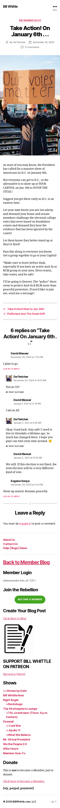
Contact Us (10, 544)
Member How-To (14, 753)
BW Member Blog (30, 20)
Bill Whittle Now (13, 695)
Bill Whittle (10, 6)
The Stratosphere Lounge (20, 708)
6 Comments (32, 47)
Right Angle (10, 700)
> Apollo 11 (13, 730)
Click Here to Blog (14, 618)
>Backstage (14, 704)
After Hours (10, 748)
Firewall (8, 721)
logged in (25, 523)
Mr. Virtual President (16, 739)
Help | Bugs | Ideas (15, 548)
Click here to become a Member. (24, 781)
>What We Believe (18, 734)
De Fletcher (19, 42)
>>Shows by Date (15, 690)
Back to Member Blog (26, 562)
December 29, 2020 (43, 42)
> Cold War (13, 725)
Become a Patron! (14, 674)
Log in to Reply (11, 369)
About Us (9, 539)
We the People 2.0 (15, 744)
